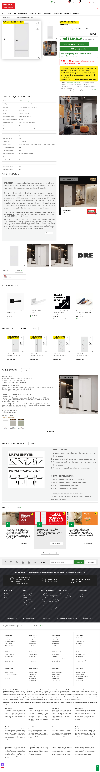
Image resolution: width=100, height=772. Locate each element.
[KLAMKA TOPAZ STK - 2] (38, 301)
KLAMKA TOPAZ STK (35, 311)
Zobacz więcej (24, 543)
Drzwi (13, 17)
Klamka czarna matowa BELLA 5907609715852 (15, 311)
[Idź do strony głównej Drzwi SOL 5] (8, 6)
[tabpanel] (14, 255)
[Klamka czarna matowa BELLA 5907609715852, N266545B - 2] (15, 301)
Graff (41, 626)
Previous (4, 39)
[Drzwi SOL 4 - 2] (38, 344)
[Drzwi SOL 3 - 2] (15, 344)
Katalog (11, 277)
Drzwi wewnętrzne (22, 17)
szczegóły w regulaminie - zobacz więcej (85, 79)
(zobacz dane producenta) (28, 101)
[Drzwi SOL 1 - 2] (84, 344)
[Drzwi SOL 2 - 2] (61, 344)
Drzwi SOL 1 (79, 353)
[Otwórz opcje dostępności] (2, 764)
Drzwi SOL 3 (10, 353)
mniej (18, 270)
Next (38, 39)
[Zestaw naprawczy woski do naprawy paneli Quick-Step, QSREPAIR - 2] (84, 301)
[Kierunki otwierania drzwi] (26, 488)
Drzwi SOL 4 (33, 353)
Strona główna (6, 17)
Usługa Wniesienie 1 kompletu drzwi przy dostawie (61, 311)
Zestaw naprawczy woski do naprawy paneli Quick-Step (83, 311)
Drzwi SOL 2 (56, 353)
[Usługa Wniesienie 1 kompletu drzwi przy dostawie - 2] (61, 301)
